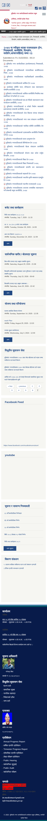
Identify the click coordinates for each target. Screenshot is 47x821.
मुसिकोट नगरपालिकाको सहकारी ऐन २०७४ (21, 174)
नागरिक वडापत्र (9, 693)
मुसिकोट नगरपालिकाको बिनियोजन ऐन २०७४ (21, 143)
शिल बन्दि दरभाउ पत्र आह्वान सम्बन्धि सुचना (17, 261)
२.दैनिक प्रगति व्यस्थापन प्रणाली (14, 568)
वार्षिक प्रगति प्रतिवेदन (11, 745)
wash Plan (8, 321)
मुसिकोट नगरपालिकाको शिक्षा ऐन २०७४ (19, 159)
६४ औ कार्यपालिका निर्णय (11, 527)
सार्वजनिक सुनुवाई (10, 764)
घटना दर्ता (7, 686)
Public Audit (8, 768)
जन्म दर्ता (6, 701)
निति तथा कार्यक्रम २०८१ (12, 542)
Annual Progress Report (14, 741)
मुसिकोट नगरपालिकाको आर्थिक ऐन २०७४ (20, 83)
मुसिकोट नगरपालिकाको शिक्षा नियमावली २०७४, (22, 163)
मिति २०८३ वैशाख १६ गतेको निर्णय (15, 534)
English (23, 5)
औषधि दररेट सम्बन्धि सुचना (35, 32)
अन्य (8, 244)
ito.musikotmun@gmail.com (13, 797)
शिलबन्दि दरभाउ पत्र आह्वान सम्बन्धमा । (16, 283)
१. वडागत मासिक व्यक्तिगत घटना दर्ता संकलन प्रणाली (20, 564)
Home (4, 37)
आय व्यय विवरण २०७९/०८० (13, 234)
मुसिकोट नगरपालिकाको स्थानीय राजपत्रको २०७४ (23, 184)
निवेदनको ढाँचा (8, 697)
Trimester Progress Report (15, 749)
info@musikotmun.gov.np (12, 800)
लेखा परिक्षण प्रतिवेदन (11, 757)
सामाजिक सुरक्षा (9, 690)
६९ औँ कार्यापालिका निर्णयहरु (13, 513)
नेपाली (30, 5)
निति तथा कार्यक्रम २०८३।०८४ (14, 215)
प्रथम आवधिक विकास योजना (13, 311)
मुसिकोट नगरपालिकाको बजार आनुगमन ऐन (20, 139)
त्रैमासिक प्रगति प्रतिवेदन (13, 753)
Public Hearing (10, 760)
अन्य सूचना (10, 548)
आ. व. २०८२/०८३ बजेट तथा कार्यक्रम (16, 224)
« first (10, 386)
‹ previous (22, 386)
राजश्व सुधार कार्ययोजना (11, 330)
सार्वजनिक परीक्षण (9, 772)
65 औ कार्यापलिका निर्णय (11, 520)
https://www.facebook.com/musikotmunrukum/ (21, 445)
